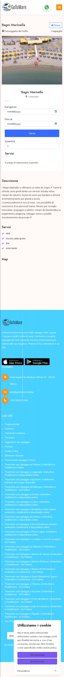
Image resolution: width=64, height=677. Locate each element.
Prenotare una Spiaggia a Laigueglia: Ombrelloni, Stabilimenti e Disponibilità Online (30, 473)
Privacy (8, 446)
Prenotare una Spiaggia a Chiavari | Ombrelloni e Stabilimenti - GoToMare (29, 585)
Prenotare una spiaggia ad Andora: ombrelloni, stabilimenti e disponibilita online (29, 518)
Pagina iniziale (12, 424)
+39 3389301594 (19, 400)
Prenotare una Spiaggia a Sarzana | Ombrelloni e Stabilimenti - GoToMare (30, 593)
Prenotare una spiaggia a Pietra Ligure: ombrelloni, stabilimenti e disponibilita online (31, 533)
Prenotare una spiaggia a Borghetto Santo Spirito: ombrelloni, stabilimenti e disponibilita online (31, 511)
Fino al (8, 119)
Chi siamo (10, 437)
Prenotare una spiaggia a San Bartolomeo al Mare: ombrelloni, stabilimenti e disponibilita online (31, 526)
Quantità (10, 141)
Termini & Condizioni (15, 433)
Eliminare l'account (14, 455)
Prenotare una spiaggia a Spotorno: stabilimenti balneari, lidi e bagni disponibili (29, 481)
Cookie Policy (11, 451)
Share (56, 25)
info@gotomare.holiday (22, 392)
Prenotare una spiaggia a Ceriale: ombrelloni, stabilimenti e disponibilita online (28, 496)
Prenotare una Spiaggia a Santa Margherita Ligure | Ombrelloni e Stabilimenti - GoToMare (31, 578)
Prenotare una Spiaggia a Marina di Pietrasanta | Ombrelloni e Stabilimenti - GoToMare (30, 570)
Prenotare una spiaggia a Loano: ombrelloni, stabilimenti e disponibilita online (27, 503)
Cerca (32, 133)
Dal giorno (11, 106)
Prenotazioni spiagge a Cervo (20, 460)
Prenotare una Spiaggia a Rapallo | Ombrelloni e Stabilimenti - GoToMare (29, 615)
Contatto (9, 428)
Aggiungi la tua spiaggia (17, 442)
